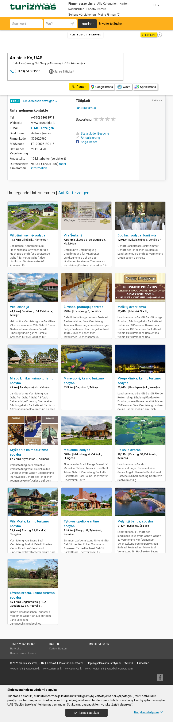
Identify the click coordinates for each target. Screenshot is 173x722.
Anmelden (143, 663)
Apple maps (148, 87)
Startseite (15, 648)
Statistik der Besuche (95, 133)
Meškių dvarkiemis (132, 307)
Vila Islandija (19, 307)
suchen (88, 24)
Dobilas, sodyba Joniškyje (137, 235)
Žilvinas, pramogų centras (83, 307)
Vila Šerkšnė (73, 235)
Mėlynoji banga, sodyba (135, 521)
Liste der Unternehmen (86, 34)
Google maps (104, 87)
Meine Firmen (109, 14)
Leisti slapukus (89, 712)
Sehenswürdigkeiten (82, 14)
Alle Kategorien (107, 3)
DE (156, 5)
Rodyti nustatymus (146, 712)
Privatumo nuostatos (71, 663)
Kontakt (51, 663)
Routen (62, 648)
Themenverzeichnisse (23, 653)
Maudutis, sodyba (77, 450)
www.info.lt (16, 668)
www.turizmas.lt (52, 668)
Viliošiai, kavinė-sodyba (27, 235)
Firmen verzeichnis (81, 3)
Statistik (128, 663)
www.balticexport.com (120, 668)
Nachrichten (76, 9)
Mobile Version (99, 644)
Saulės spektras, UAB (31, 663)
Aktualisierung (90, 137)
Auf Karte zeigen (73, 192)
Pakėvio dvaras (129, 450)
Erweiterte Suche (110, 23)
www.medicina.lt (94, 668)
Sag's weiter (89, 142)
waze (126, 87)
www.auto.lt (33, 668)
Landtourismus (96, 9)
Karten (124, 3)
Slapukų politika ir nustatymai (104, 663)
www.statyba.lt (73, 668)
